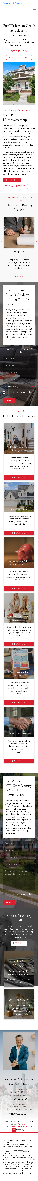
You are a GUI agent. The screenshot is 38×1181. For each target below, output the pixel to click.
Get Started (11, 180)
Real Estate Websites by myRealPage (19, 1126)
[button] (19, 51)
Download (20, 477)
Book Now (19, 943)
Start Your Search (19, 57)
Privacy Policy (22, 1124)
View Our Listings (15, 186)
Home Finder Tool (19, 51)
